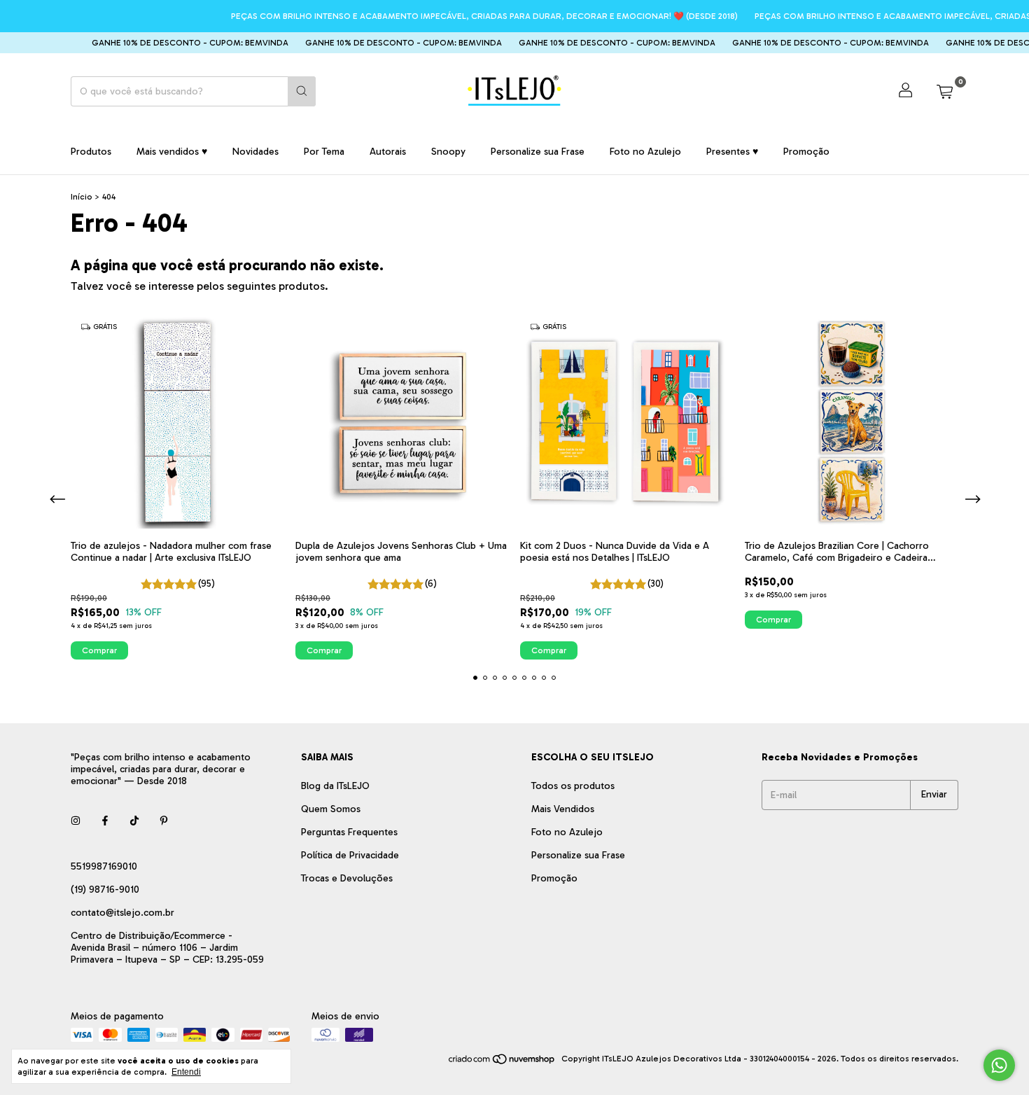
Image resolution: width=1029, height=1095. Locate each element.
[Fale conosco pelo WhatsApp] (999, 1065)
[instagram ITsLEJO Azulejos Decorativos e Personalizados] (75, 821)
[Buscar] (302, 91)
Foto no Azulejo (645, 152)
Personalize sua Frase (537, 152)
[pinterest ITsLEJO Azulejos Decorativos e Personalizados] (164, 821)
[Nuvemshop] (502, 1062)
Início (81, 197)
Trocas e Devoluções (347, 878)
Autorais (388, 152)
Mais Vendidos (562, 809)
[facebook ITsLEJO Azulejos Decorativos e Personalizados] (105, 821)
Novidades (255, 152)
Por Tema (324, 152)
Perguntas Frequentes (349, 832)
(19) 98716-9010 (105, 889)
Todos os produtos (573, 786)
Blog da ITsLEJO (335, 786)
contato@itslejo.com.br (122, 913)
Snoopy (448, 152)
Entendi (186, 1072)
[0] (944, 91)
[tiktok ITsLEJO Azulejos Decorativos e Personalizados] (134, 821)
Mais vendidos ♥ (171, 152)
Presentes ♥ (732, 152)
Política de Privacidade (350, 855)
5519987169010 (104, 866)
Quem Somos (330, 809)
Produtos (91, 152)
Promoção (806, 152)
